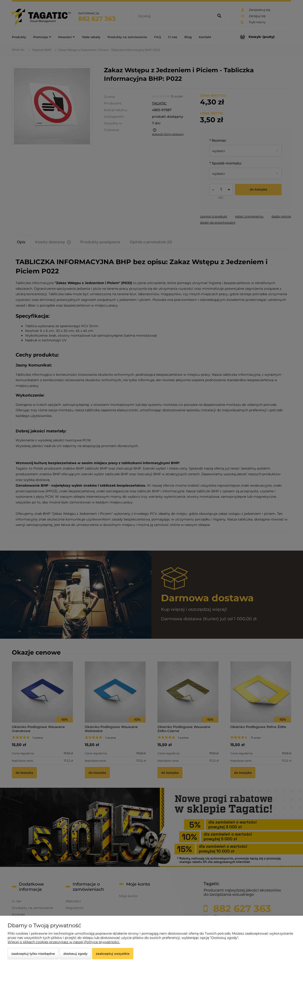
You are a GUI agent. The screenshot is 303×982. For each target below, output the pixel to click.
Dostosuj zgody (75, 953)
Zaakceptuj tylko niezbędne (33, 953)
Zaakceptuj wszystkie (112, 953)
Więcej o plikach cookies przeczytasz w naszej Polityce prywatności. (64, 942)
